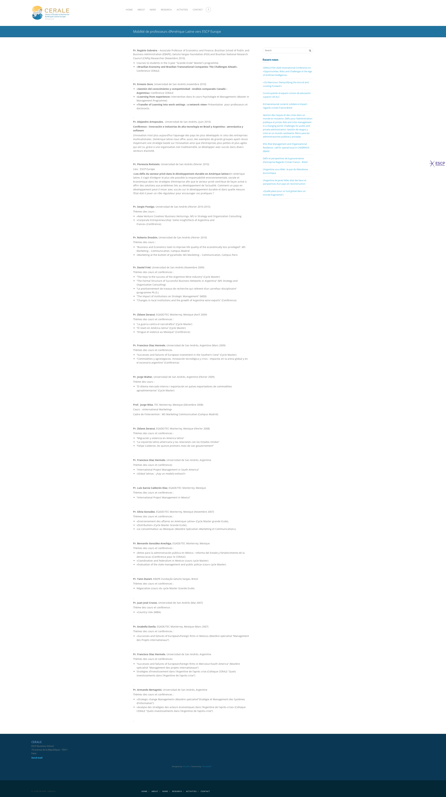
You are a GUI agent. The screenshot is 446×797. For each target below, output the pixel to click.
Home (129, 9)
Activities (182, 9)
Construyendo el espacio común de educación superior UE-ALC (287, 95)
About (141, 9)
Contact (198, 9)
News (153, 9)
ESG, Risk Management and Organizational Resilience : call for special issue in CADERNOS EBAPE (286, 147)
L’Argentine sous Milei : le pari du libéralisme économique (285, 171)
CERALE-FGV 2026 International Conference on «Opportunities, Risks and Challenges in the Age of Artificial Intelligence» (287, 71)
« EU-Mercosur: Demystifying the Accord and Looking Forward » (286, 84)
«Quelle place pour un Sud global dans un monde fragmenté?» (284, 193)
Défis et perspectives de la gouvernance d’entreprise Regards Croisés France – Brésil (285, 160)
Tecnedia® (206, 766)
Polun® (186, 766)
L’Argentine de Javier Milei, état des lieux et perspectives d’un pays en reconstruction (284, 182)
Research (166, 9)
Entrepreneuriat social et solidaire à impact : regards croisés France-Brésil (285, 105)
